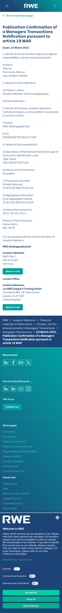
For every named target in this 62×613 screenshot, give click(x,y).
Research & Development (17, 446)
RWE (5, 320)
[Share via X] (28, 362)
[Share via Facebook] (13, 362)
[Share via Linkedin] (6, 362)
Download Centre (13, 503)
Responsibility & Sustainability (19, 451)
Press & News (10, 466)
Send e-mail (13, 271)
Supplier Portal (11, 498)
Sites (5, 488)
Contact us (12, 406)
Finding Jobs (10, 483)
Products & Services (14, 441)
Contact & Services (14, 471)
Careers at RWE (12, 456)
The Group (9, 431)
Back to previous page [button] (19, 15)
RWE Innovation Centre (16, 493)
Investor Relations (24, 320)
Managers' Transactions (17, 332)
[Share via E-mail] (21, 362)
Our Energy (9, 436)
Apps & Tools (10, 508)
